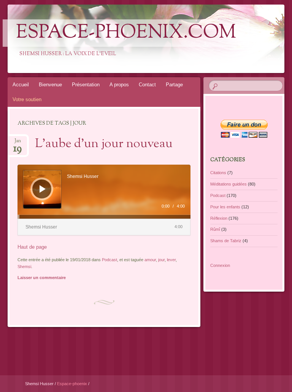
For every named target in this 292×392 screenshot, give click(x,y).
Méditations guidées (228, 184)
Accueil (21, 84)
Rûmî (215, 229)
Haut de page (32, 247)
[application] (103, 192)
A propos (119, 84)
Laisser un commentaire (41, 277)
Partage (174, 84)
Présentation (86, 84)
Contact (147, 84)
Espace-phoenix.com (126, 33)
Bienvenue (50, 84)
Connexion (220, 265)
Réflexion (218, 218)
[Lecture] (43, 189)
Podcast (109, 259)
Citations (218, 172)
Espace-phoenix (72, 383)
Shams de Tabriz (225, 240)
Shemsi (24, 266)
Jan (17, 143)
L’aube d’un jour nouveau (104, 144)
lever (171, 259)
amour (150, 259)
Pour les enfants (225, 207)
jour (161, 259)
